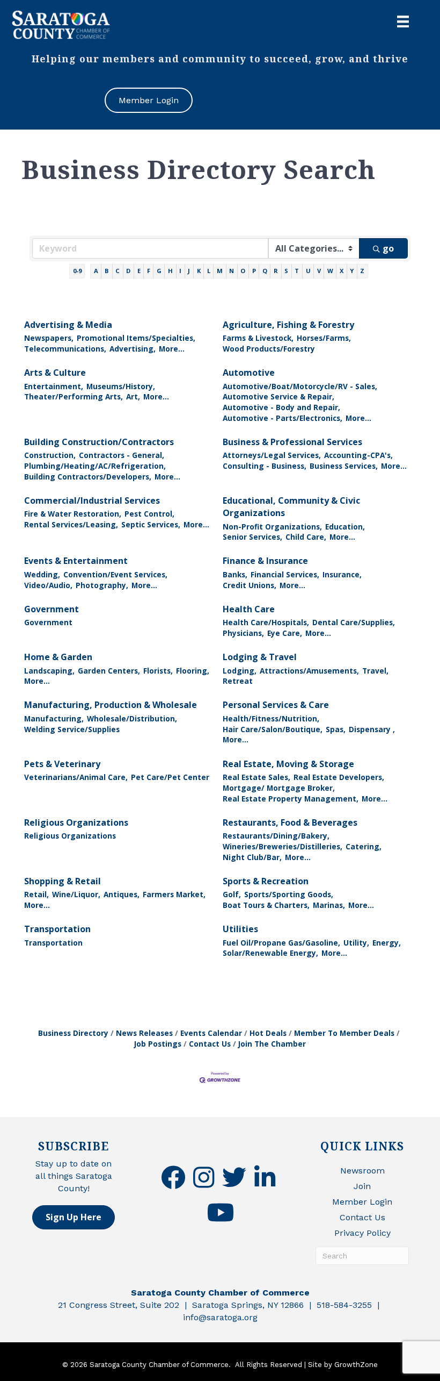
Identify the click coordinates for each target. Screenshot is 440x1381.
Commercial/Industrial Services (92, 500)
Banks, (235, 574)
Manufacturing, (54, 718)
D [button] (128, 271)
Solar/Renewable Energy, (270, 953)
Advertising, (132, 349)
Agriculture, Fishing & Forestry (288, 325)
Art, (133, 396)
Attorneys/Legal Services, (272, 455)
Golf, (232, 894)
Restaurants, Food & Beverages (290, 822)
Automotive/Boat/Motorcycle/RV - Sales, (300, 386)
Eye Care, (284, 633)
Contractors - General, (121, 455)
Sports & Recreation (266, 881)
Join (362, 1186)
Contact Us (210, 1044)
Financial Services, (285, 574)
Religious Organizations (76, 822)
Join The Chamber (272, 1044)
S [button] (286, 271)
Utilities (240, 929)
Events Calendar (211, 1033)
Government (51, 609)
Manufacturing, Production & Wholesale (110, 705)
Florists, (158, 671)
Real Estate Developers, (339, 777)
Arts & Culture (55, 372)
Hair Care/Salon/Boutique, (272, 729)
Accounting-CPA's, (358, 455)
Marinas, (329, 905)
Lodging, (239, 671)
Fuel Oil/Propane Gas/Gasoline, (281, 943)
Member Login (362, 1202)
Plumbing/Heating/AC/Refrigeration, (95, 466)
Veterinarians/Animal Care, (76, 777)
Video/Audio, (48, 585)
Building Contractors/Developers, (87, 476)
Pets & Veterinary (62, 764)
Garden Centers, (109, 671)
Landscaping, (49, 671)
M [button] (220, 271)
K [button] (199, 271)
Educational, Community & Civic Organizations (291, 507)
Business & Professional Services (292, 442)
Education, (345, 526)
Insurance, (342, 574)
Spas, (336, 729)
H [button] (170, 271)
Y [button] (352, 271)
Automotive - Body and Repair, (281, 407)
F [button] (148, 271)
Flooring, (192, 671)
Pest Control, (149, 514)
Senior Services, (252, 537)
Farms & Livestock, (258, 338)
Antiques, (122, 894)
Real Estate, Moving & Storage (288, 764)
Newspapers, (49, 338)
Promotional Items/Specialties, (136, 338)
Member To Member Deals (344, 1033)
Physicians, (243, 633)
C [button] (117, 271)
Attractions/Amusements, (309, 671)
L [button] (208, 271)
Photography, (102, 585)
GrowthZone (356, 1365)
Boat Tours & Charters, (266, 905)
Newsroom (362, 1170)
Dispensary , (372, 729)
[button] (73, 1217)
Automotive (249, 372)
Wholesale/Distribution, (132, 718)
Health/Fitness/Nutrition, (271, 718)
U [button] (308, 271)
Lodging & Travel (260, 657)
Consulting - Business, (264, 466)
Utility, (356, 943)
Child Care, (305, 537)
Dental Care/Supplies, (353, 622)
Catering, (364, 846)
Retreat (238, 681)
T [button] (297, 271)
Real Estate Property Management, (290, 798)
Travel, (375, 671)
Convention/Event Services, (115, 574)
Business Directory (73, 1033)
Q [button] (264, 271)
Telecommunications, (65, 349)
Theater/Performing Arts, (73, 396)
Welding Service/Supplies (72, 729)
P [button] (254, 271)
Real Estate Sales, (256, 777)
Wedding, (42, 574)
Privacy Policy (362, 1233)
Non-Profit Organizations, (272, 526)
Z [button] (362, 271)
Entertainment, (53, 386)
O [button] (242, 271)
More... (172, 349)
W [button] (330, 271)
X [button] (341, 271)
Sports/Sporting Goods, (288, 894)
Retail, (36, 894)
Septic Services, (150, 524)
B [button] (107, 271)
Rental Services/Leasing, (71, 524)
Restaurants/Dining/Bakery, (276, 836)
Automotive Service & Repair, (278, 396)
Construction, (50, 455)
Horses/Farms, (324, 338)
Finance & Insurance (265, 561)
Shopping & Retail (62, 881)
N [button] (231, 271)
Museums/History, (120, 386)
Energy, (386, 943)
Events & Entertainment (76, 561)
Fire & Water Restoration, (72, 514)
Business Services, (344, 466)
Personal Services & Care (276, 705)
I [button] (180, 271)
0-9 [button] (77, 271)
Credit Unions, (249, 585)
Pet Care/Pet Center (170, 777)
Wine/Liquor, (76, 894)
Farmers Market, (174, 894)
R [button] (276, 271)
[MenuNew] (403, 21)
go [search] (388, 248)
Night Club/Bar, (252, 857)
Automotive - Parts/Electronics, (282, 418)
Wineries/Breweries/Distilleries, (282, 846)
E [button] (139, 271)
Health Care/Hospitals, (266, 622)
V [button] (319, 271)
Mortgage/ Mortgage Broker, (279, 788)
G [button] (159, 271)
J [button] (189, 271)
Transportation (57, 929)
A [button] (96, 271)
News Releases (144, 1033)
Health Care (249, 609)
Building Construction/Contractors (99, 442)
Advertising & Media (68, 325)
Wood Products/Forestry (269, 349)
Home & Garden (58, 657)
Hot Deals (268, 1033)
